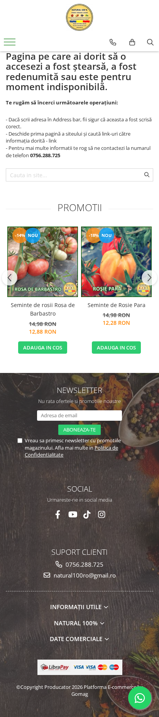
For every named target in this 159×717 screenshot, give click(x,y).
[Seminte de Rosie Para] (116, 262)
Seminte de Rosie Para (116, 305)
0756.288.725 (83, 564)
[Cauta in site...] (150, 42)
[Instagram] (101, 514)
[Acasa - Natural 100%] (79, 17)
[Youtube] (72, 514)
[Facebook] (57, 514)
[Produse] (10, 44)
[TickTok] (87, 514)
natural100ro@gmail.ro (84, 575)
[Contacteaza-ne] (113, 42)
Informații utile (76, 607)
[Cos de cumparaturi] (132, 42)
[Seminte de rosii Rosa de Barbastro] (42, 262)
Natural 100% (76, 623)
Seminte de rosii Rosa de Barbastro (43, 309)
